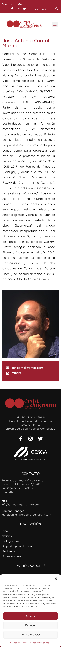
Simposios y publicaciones (18, 546)
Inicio (5, 531)
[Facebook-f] (12, 9)
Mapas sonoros (11, 556)
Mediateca (8, 551)
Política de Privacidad (39, 642)
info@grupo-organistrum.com (20, 504)
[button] (56, 578)
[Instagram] (18, 9)
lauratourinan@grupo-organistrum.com (26, 514)
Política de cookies (18, 642)
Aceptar (30, 616)
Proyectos (7, 4)
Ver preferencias (30, 634)
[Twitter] (24, 9)
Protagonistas (10, 541)
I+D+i (19, 4)
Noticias (7, 536)
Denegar (30, 625)
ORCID (16, 373)
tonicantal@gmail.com (27, 367)
